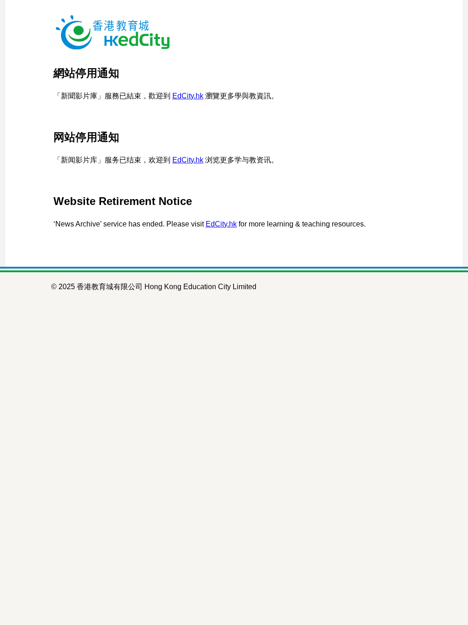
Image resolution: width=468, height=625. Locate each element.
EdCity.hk (187, 96)
